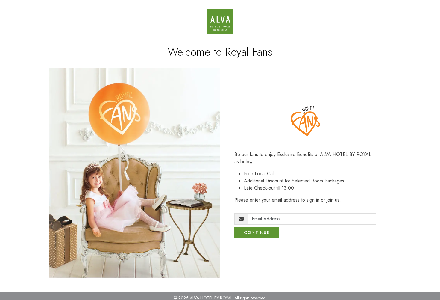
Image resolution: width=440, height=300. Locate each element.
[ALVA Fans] (220, 21)
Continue (257, 233)
